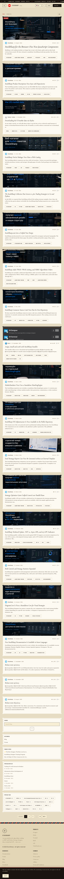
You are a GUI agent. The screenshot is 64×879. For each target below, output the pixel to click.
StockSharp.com (18, 243)
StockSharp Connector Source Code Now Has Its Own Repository (26, 310)
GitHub (16, 94)
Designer (27, 615)
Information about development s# (13, 771)
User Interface (47, 243)
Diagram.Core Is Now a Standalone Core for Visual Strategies (25, 605)
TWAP (28, 280)
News (3, 862)
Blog (5, 739)
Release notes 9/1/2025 (12, 683)
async (48, 542)
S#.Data (8, 805)
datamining (38, 805)
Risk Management (47, 579)
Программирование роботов (33, 798)
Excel (32, 469)
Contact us (35, 859)
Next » (44, 816)
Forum (6, 742)
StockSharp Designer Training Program (14, 754)
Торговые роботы (40, 801)
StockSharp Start (8, 776)
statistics (37, 579)
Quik (7, 355)
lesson (6, 781)
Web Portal (38, 243)
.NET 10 (37, 542)
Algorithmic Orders (42, 280)
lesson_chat (7, 786)
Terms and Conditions (38, 864)
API (15, 320)
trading (13, 355)
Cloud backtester (37, 846)
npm (44, 57)
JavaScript (29, 57)
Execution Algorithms (11, 283)
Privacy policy (36, 856)
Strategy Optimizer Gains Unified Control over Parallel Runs (24, 495)
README (22, 94)
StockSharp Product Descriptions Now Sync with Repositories (25, 84)
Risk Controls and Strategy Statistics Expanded (20, 569)
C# (15, 206)
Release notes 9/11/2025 (12, 665)
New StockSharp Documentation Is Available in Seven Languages (26, 642)
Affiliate (35, 862)
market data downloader (33, 131)
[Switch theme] (43, 5)
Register (57, 5)
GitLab (28, 94)
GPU (43, 542)
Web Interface (36, 167)
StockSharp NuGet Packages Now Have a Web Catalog (22, 157)
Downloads (5, 864)
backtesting (40, 206)
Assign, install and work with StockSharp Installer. (21, 347)
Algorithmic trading (19, 57)
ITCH (34, 809)
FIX (15, 432)
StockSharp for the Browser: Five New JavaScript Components (31, 46)
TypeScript (37, 57)
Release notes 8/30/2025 (12, 703)
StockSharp (9, 57)
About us (35, 854)
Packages (27, 167)
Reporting (38, 469)
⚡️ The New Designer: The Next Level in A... (15, 752)
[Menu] (4, 5)
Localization (46, 94)
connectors (30, 320)
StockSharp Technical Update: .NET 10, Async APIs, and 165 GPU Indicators (30, 532)
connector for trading (11, 358)
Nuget (16, 167)
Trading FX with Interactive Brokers (13, 766)
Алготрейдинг (10, 801)
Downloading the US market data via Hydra (19, 120)
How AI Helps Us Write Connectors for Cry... (15, 757)
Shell (34, 840)
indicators (17, 542)
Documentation (40, 652)
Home (3, 14)
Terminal (35, 838)
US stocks (23, 131)
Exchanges (44, 320)
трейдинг (9, 809)
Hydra (7, 131)
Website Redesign (29, 243)
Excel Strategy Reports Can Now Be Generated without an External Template (30, 458)
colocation (26, 809)
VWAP (33, 280)
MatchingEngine (41, 395)
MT (20, 358)
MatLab (19, 355)
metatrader (38, 355)
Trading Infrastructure (45, 432)
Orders (33, 395)
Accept (5, 875)
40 (40, 816)
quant (47, 805)
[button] (38, 5)
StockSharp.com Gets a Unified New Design (19, 233)
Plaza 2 (28, 801)
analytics (25, 469)
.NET (21, 167)
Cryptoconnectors (28, 355)
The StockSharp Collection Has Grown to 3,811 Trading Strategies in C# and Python (29, 195)
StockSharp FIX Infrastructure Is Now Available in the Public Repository (29, 422)
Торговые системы (26, 805)
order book (25, 395)
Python (20, 206)
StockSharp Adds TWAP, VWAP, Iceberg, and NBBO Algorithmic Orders (28, 270)
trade (45, 355)
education (32, 652)
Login (49, 5)
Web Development (52, 57)
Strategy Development (28, 542)
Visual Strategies (36, 615)
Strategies (49, 206)
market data (14, 131)
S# (15, 805)
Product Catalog (37, 94)
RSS (59, 14)
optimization (39, 505)
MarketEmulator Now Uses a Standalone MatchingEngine (23, 385)
